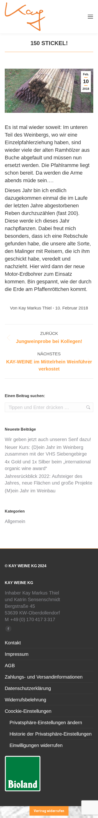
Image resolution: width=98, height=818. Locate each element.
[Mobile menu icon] (90, 16)
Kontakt (13, 642)
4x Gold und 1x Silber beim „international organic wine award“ (48, 465)
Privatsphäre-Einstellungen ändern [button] (46, 722)
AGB (10, 665)
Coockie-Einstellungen (28, 711)
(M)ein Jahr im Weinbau (30, 490)
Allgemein (15, 521)
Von (31, 308)
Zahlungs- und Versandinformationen (44, 677)
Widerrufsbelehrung (25, 699)
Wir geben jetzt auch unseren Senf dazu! (48, 439)
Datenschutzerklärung (28, 688)
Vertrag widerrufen (49, 811)
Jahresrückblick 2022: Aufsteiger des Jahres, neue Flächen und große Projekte (48, 479)
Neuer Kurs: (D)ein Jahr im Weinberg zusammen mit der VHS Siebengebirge (46, 451)
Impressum (17, 654)
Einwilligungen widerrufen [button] (36, 745)
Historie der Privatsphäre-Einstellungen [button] (51, 734)
